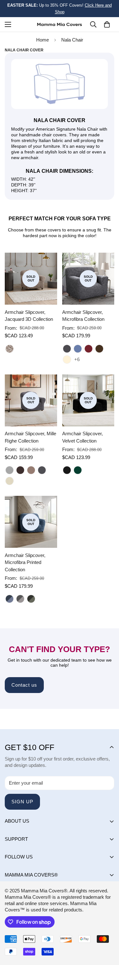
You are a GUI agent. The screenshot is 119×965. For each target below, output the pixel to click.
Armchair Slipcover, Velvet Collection (82, 437)
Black (67, 470)
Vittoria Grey (20, 599)
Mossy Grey (31, 599)
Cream (67, 359)
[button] (107, 24)
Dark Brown (99, 349)
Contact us (24, 685)
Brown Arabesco (9, 349)
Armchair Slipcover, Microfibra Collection (83, 315)
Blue (78, 349)
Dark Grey (67, 349)
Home (42, 39)
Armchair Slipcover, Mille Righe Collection (30, 437)
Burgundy (88, 349)
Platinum (9, 470)
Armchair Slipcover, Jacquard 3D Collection (29, 315)
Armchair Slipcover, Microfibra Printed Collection (25, 562)
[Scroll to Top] (107, 931)
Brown (20, 470)
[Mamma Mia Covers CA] (59, 24)
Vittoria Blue (9, 599)
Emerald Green (78, 470)
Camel (31, 470)
